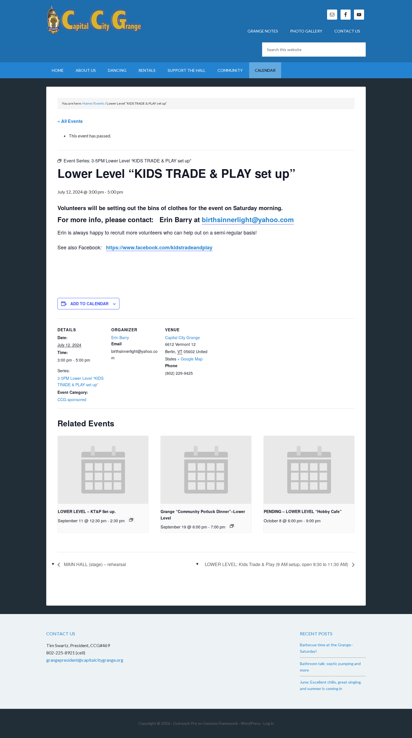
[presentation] (103, 470)
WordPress (251, 723)
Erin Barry (120, 337)
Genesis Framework (220, 723)
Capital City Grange (94, 20)
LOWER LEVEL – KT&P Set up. (87, 511)
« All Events (70, 121)
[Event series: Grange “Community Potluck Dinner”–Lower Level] (232, 526)
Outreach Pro (185, 723)
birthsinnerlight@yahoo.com (248, 219)
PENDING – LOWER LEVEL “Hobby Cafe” (303, 511)
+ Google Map (190, 359)
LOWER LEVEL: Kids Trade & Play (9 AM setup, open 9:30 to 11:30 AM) (277, 564)
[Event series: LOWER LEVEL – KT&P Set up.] (131, 519)
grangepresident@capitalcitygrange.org (84, 660)
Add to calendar (89, 303)
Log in (268, 723)
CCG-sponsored (71, 399)
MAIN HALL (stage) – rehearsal (94, 564)
